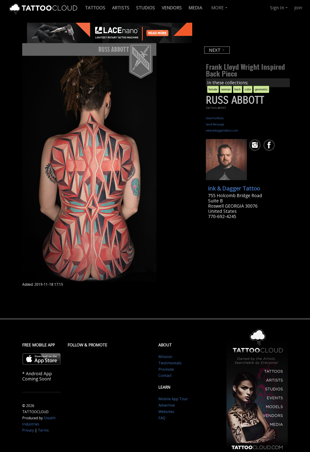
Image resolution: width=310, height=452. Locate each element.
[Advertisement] (240, 34)
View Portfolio (215, 118)
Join (298, 8)
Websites (166, 411)
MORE (218, 8)
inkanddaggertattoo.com (222, 130)
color (248, 89)
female (213, 89)
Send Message (215, 124)
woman (226, 89)
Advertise (166, 405)
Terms (43, 430)
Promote (166, 369)
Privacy (28, 430)
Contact (165, 375)
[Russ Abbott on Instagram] (255, 145)
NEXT (215, 50)
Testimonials (170, 362)
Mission (165, 356)
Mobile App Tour (173, 398)
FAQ (161, 417)
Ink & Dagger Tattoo (234, 188)
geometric (261, 89)
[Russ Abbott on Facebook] (269, 145)
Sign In (277, 8)
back (237, 89)
